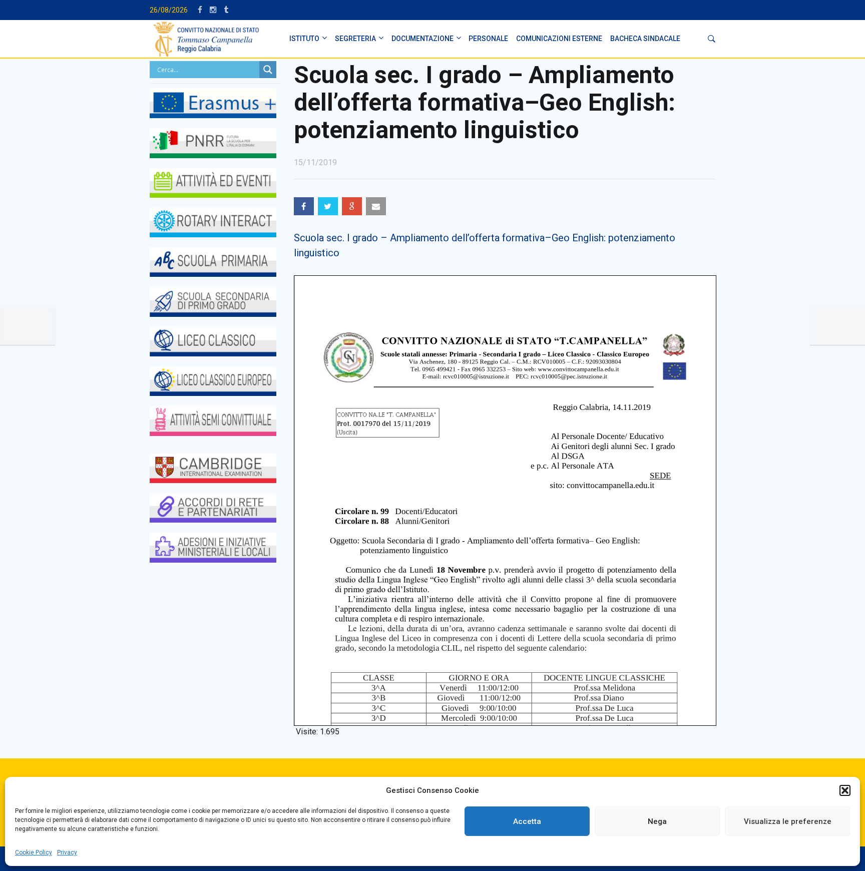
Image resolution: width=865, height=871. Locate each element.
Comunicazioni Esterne (559, 39)
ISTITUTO (304, 39)
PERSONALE (488, 39)
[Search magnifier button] (267, 69)
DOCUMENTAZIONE (422, 39)
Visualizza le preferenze (787, 821)
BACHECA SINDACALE (645, 39)
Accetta (527, 821)
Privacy (67, 852)
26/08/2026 (169, 10)
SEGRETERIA (355, 39)
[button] (845, 790)
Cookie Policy (33, 852)
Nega (657, 821)
